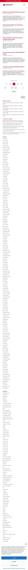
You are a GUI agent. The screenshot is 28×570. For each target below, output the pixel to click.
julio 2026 (5, 138)
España (4, 473)
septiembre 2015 (6, 358)
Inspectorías (5, 498)
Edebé (4, 463)
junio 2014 (5, 384)
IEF (3, 487)
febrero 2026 (5, 143)
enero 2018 (5, 310)
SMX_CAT (5, 530)
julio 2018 (5, 300)
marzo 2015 (5, 369)
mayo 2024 (5, 179)
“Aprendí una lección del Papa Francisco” (13, 66)
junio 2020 (5, 260)
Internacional (5, 499)
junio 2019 (5, 281)
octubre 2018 (5, 295)
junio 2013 (5, 388)
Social (4, 532)
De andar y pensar (7, 456)
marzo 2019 (5, 286)
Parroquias (5, 513)
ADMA (4, 398)
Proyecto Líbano (6, 522)
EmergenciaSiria (6, 468)
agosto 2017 (5, 319)
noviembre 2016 (6, 334)
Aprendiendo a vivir (7, 406)
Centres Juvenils (6, 422)
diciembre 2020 (6, 250)
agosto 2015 (5, 360)
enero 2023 (5, 207)
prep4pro (5, 520)
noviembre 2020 (6, 252)
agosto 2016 (5, 340)
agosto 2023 (5, 195)
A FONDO (5, 394)
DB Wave (5, 455)
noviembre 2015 (6, 355)
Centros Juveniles (6, 424)
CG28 (4, 425)
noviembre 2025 (6, 149)
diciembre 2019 (6, 271)
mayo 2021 (5, 241)
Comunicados (6, 432)
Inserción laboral (6, 496)
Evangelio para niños (7, 477)
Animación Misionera (7, 403)
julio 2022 (5, 217)
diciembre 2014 (6, 374)
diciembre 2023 (6, 188)
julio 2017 (5, 321)
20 (15, 87)
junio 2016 (5, 343)
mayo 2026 (5, 140)
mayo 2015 (5, 365)
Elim (4, 467)
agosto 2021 (5, 236)
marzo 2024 (5, 183)
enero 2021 (5, 248)
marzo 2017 (5, 328)
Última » (14, 91)
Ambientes (5, 401)
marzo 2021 (5, 245)
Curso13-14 (5, 439)
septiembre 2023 (6, 193)
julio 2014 (5, 383)
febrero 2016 (5, 350)
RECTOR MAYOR (6, 525)
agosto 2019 (5, 278)
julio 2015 (5, 362)
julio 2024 (5, 176)
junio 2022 (5, 219)
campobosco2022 (6, 415)
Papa (4, 511)
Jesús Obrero (6, 503)
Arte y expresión (6, 410)
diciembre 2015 (6, 353)
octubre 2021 (5, 233)
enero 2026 (5, 145)
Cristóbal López (6, 436)
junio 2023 (5, 198)
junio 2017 (5, 322)
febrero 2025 (5, 164)
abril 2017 (5, 326)
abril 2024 (5, 181)
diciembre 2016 (6, 333)
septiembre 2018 (6, 297)
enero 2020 (5, 269)
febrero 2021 (5, 247)
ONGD (4, 510)
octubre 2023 (5, 192)
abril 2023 (5, 202)
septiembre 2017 (6, 317)
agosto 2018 (5, 298)
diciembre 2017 (6, 312)
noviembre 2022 (6, 210)
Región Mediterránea (7, 527)
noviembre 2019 (6, 272)
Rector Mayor (6, 523)
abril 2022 (5, 223)
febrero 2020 (5, 267)
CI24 (4, 427)
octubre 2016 (5, 336)
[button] (26, 544)
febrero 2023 (5, 205)
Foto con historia (6, 486)
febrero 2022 (5, 226)
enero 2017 (5, 331)
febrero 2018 (5, 309)
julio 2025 (5, 155)
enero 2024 (5, 186)
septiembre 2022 (6, 214)
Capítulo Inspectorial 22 (8, 418)
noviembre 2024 (6, 169)
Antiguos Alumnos (6, 405)
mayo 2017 (5, 324)
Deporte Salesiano (7, 460)
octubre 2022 (5, 212)
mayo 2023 (5, 200)
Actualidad (5, 396)
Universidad (5, 541)
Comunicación (6, 430)
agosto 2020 (5, 257)
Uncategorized (6, 539)
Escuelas (5, 472)
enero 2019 (5, 290)
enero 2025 (5, 166)
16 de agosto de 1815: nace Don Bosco (13, 25)
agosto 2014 (5, 381)
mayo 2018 (5, 303)
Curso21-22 (5, 453)
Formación (5, 482)
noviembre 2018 (6, 293)
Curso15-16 (10, 13)
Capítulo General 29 (7, 417)
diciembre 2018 (6, 291)
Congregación (6, 434)
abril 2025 (5, 161)
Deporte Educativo (7, 458)
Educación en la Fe (7, 465)
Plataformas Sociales (7, 517)
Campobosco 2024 (7, 413)
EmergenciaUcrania (7, 470)
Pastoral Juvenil (6, 515)
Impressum (23, 568)
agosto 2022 (5, 216)
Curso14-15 (5, 441)
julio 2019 (5, 279)
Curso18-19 (5, 448)
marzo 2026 (5, 142)
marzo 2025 (5, 162)
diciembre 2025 (6, 147)
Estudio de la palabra (7, 475)
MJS (4, 508)
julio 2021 (5, 238)
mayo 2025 (5, 159)
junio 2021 (5, 240)
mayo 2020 (5, 262)
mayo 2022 (5, 221)
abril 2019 (5, 285)
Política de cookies (6, 568)
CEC (4, 420)
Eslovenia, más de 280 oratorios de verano (14, 12)
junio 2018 (5, 302)
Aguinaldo (5, 400)
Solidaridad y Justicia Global (9, 534)
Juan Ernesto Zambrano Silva (9, 129)
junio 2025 (5, 157)
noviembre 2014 (6, 376)
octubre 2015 (5, 357)
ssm (4, 535)
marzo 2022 (5, 224)
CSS (4, 437)
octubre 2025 (5, 150)
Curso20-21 (5, 451)
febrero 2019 (5, 288)
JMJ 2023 (5, 506)
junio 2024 (5, 178)
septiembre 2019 (6, 276)
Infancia (4, 491)
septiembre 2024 (6, 173)
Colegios (5, 429)
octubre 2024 (5, 171)
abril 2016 (5, 346)
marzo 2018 (5, 307)
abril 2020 (5, 264)
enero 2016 (5, 352)
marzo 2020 (5, 266)
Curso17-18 (5, 446)
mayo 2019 (5, 283)
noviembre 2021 (6, 231)
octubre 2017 (5, 315)
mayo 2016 (5, 345)
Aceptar (14, 557)
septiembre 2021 (6, 235)
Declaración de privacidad (15, 568)
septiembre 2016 (6, 338)
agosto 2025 (5, 154)
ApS (4, 408)
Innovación (5, 494)
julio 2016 (5, 341)
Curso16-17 (5, 444)
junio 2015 (5, 364)
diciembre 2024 (6, 167)
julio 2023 (5, 197)
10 (12, 87)
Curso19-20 (5, 449)
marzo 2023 (5, 204)
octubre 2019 (5, 274)
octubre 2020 (5, 254)
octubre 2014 (5, 377)
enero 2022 (5, 228)
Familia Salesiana (6, 479)
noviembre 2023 (6, 190)
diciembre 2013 (6, 386)
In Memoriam (5, 489)
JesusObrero (5, 504)
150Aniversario (6, 393)
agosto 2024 (5, 174)
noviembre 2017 (6, 314)
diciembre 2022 (6, 209)
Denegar (14, 561)
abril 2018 (5, 305)
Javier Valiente (6, 501)
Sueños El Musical (7, 537)
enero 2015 (5, 372)
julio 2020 (5, 259)
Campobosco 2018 (7, 412)
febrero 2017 (5, 329)
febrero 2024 (5, 185)
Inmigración (5, 492)
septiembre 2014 (6, 379)
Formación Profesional (8, 484)
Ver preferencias (14, 565)
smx (4, 529)
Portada (4, 518)
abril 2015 (5, 367)
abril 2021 (5, 243)
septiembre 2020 (6, 255)
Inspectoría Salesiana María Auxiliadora (13, 1)
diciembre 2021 (6, 229)
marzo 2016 (5, 348)
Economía (5, 461)
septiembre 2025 (6, 152)
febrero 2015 (5, 371)
